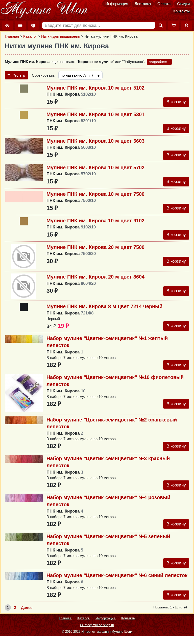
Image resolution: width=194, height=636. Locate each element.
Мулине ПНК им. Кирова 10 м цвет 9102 (95, 220)
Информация (116, 4)
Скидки (183, 4)
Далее (26, 607)
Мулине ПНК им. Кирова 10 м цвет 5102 (95, 88)
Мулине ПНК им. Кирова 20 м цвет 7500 (95, 247)
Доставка (143, 4)
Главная (12, 36)
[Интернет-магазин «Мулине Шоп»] (44, 10)
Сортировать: (43, 75)
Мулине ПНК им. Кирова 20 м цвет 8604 (95, 277)
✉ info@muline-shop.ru (97, 625)
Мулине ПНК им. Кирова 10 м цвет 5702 (95, 167)
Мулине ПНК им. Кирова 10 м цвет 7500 (95, 194)
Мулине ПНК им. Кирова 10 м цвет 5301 (95, 114)
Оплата (164, 4)
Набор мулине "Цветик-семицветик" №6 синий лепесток (116, 575)
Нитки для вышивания (60, 36)
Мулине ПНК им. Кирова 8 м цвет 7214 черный (104, 306)
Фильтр (18, 75)
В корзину (176, 101)
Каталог (30, 36)
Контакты (181, 11)
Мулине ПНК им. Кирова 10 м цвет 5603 (95, 141)
